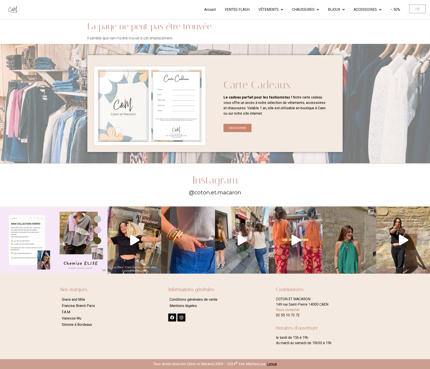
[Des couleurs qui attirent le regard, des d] (188, 240)
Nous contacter (288, 310)
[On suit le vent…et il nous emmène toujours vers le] (295, 240)
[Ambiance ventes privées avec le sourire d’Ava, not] (403, 240)
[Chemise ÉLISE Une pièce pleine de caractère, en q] (81, 240)
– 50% (395, 9)
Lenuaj (272, 364)
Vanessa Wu (71, 318)
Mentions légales (183, 306)
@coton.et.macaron (215, 192)
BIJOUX (334, 9)
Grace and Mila (73, 299)
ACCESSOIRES (365, 9)
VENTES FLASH (237, 9)
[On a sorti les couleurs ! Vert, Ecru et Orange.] (349, 240)
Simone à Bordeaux (77, 324)
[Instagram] (181, 317)
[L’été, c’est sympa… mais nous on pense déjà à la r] (27, 240)
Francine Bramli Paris (78, 306)
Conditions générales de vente (193, 299)
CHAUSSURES (303, 9)
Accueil (210, 9)
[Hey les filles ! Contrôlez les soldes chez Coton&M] (134, 240)
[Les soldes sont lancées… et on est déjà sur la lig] (242, 240)
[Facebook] (172, 317)
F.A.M (66, 312)
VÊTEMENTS (268, 9)
